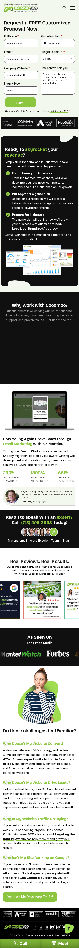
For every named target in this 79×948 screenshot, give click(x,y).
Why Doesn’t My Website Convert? (33, 743)
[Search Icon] (64, 8)
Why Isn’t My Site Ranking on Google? (36, 857)
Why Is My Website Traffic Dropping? (35, 819)
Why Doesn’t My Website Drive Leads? (36, 782)
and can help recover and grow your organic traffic (39, 838)
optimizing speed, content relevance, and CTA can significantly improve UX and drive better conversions (37, 768)
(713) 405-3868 (36, 522)
